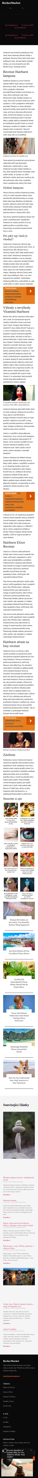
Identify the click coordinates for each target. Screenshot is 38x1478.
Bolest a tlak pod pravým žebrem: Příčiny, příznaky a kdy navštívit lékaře (18, 1224)
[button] (10, 8)
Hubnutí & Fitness (9, 1397)
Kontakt (5, 1422)
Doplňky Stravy (8, 1401)
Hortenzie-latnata (9, 1200)
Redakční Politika (9, 1431)
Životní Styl (7, 1406)
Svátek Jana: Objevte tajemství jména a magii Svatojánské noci (18, 1305)
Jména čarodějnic (9, 1329)
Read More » (7, 1194)
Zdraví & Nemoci (9, 1387)
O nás (5, 1417)
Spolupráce (7, 1427)
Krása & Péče (8, 1392)
